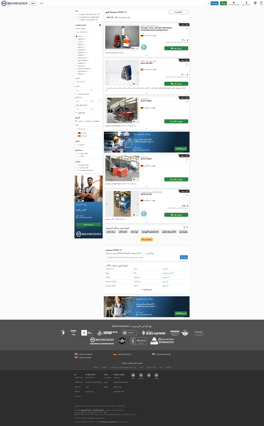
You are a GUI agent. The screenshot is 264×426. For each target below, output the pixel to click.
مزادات (81, 156)
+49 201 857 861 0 (124, 354)
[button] (261, 3)
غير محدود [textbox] (81, 129)
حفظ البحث (147, 239)
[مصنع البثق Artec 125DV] (122, 168)
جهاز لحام (134, 232)
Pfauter (81, 74)
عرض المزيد (147, 289)
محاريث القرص (151, 367)
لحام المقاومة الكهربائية (150, 232)
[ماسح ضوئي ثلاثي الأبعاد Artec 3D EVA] (122, 73)
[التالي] (137, 37)
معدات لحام (111, 232)
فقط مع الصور (83, 165)
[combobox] (88, 128)
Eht (135, 273)
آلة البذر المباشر (167, 273)
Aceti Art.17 (109, 269)
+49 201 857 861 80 (163, 354)
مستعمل (81, 145)
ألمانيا (83, 133)
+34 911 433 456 (85, 358)
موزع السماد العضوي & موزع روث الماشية (123, 367)
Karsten (137, 277)
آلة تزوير (165, 281)
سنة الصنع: (78, 97)
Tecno (136, 286)
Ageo (107, 273)
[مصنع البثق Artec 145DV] (122, 110)
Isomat (95, 367)
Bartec (81, 47)
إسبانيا (84, 136)
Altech (107, 277)
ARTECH (81, 39)
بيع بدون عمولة (88, 224)
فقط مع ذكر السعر (83, 94)
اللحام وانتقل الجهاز (169, 232)
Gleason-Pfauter (84, 69)
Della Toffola (83, 60)
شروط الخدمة (103, 422)
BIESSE (81, 44)
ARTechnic (82, 58)
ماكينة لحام (123, 232)
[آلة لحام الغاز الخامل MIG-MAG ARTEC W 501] (122, 204)
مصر (81, 121)
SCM (80, 42)
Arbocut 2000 (110, 281)
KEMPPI (81, 55)
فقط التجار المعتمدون (85, 170)
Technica (137, 281)
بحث (215, 3)
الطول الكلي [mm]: (81, 105)
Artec (81, 36)
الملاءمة (179, 12)
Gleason (82, 66)
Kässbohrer (83, 71)
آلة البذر (164, 269)
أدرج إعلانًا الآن (181, 149)
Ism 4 (141, 367)
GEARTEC (82, 63)
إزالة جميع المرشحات (123, 17)
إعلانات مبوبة (83, 153)
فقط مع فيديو (83, 167)
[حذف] (209, 3)
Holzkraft (82, 50)
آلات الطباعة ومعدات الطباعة (87, 20)
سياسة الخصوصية (112, 422)
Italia (161, 367)
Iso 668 (168, 367)
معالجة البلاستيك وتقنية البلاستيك (89, 17)
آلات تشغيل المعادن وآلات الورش (89, 14)
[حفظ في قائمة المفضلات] (186, 28)
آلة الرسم (165, 277)
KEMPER (82, 52)
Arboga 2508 (110, 286)
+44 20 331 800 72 (85, 354)
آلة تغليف (165, 286)
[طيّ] (146, 55)
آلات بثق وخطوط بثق (187, 232)
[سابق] (107, 37)
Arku (135, 269)
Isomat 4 (104, 367)
